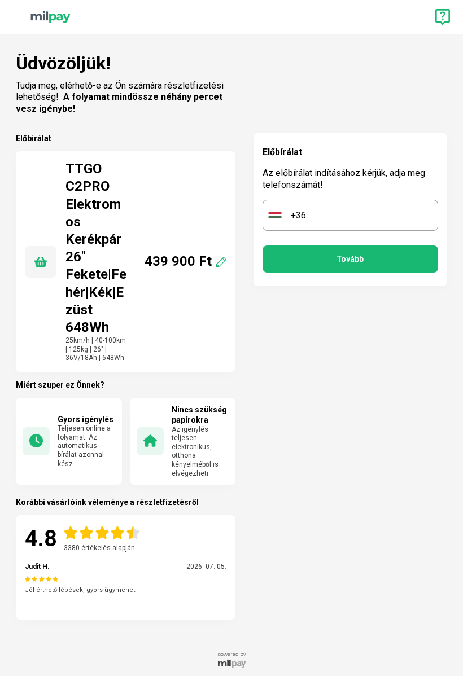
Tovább (350, 259)
